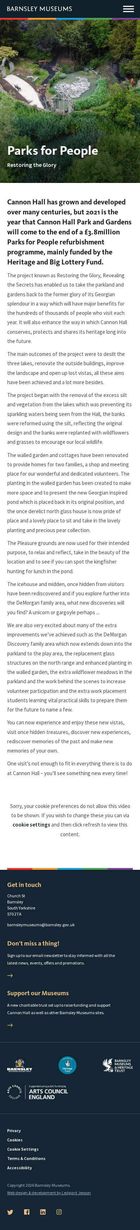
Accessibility (19, 1167)
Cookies (15, 1139)
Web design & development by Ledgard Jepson (49, 1192)
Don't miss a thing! (33, 943)
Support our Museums (38, 993)
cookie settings (31, 824)
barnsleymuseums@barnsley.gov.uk (41, 924)
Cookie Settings (23, 1149)
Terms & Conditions (26, 1158)
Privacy (14, 1130)
